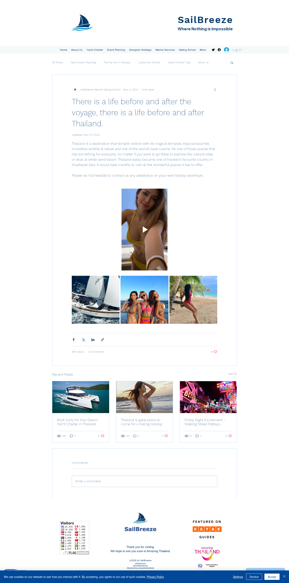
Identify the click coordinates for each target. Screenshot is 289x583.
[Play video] (144, 229)
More (201, 62)
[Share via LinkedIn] (93, 339)
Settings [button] (238, 577)
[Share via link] (102, 339)
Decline (254, 577)
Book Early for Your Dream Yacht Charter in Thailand (77, 422)
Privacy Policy (155, 577)
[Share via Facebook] (73, 339)
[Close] (284, 577)
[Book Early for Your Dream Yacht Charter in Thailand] (80, 397)
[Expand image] (96, 300)
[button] (77, 49)
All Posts (57, 62)
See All (232, 373)
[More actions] (215, 89)
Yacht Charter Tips (179, 62)
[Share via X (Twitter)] (83, 339)
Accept (272, 577)
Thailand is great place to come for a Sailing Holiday (141, 422)
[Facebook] (219, 50)
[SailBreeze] (213, 50)
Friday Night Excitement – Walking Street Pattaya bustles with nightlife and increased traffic (205, 422)
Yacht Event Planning (83, 62)
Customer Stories (149, 62)
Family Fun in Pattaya (117, 62)
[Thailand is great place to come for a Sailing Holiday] (144, 397)
